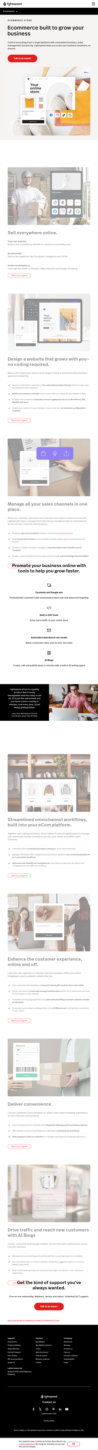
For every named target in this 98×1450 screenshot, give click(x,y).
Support (11, 1338)
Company (68, 1338)
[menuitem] (49, 11)
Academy (11, 1362)
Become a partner (43, 1359)
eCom (38, 1349)
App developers (42, 1352)
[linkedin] (60, 1409)
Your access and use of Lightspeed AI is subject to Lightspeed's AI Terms (33, 1320)
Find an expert (41, 1356)
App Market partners (44, 1345)
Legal (66, 1362)
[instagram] (46, 1409)
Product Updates (14, 1345)
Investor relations (71, 1356)
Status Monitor (13, 1349)
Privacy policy (49, 1421)
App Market (40, 1342)
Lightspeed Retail (65, 533)
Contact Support (14, 1352)
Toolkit (38, 1362)
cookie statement (27, 1444)
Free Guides (12, 1356)
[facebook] (33, 1409)
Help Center (12, 1342)
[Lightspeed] (12, 4)
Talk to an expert (22, 58)
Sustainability (69, 1359)
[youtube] (66, 1409)
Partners (39, 1338)
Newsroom (68, 1342)
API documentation (15, 1359)
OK (73, 1444)
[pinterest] (53, 1409)
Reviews (67, 1345)
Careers (67, 1352)
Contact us (68, 1349)
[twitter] (40, 1409)
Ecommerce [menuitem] (8, 11)
